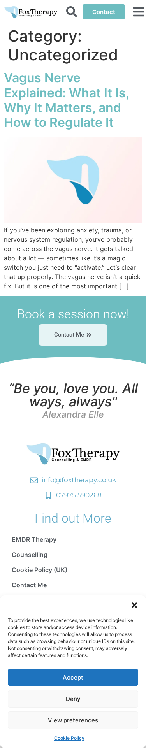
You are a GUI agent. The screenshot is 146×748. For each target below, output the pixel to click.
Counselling (29, 554)
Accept (73, 677)
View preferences (73, 720)
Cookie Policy (69, 738)
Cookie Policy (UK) (39, 570)
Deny (73, 698)
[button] (134, 605)
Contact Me (29, 585)
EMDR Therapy (34, 539)
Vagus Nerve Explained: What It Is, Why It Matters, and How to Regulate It (66, 100)
